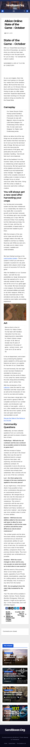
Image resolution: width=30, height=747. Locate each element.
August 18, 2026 (11, 716)
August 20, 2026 (11, 678)
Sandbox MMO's (8, 653)
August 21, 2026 (11, 660)
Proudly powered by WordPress (10, 737)
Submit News (12, 743)
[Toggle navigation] (14, 11)
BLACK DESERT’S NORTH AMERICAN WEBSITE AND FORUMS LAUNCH (10, 616)
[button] (24, 11)
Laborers (7, 387)
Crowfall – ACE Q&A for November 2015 (19, 614)
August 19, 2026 (11, 697)
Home (5, 743)
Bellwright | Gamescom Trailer (13, 656)
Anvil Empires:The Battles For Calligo (13, 693)
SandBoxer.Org (15, 5)
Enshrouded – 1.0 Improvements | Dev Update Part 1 (14, 676)
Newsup (26, 737)
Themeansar (15, 739)
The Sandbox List (21, 743)
